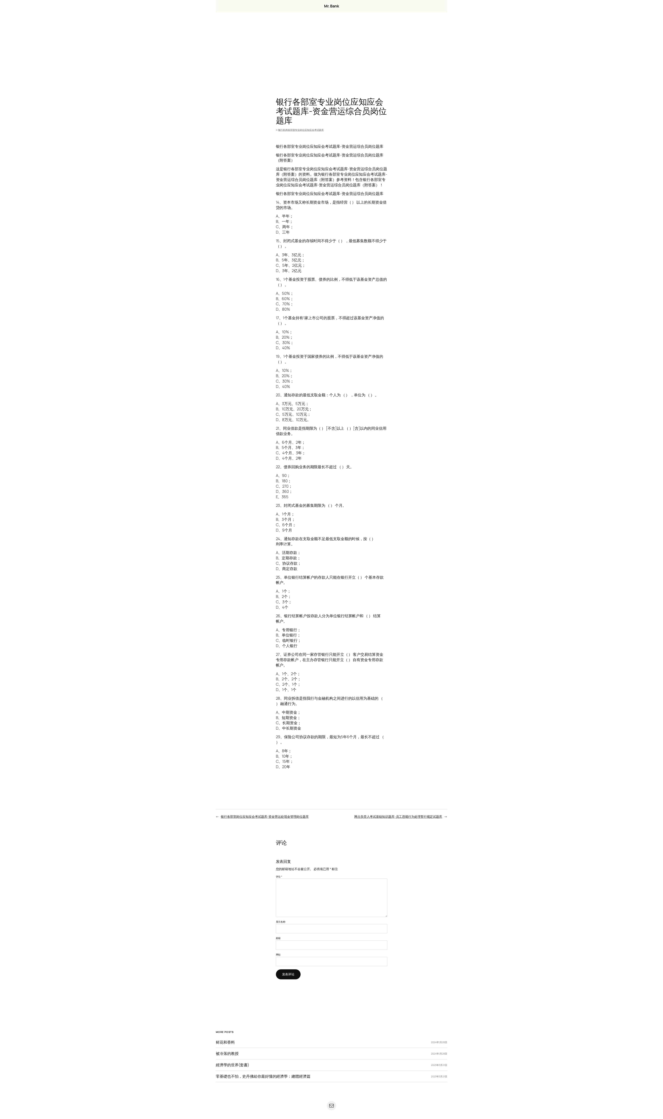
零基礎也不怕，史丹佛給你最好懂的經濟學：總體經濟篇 (263, 1076)
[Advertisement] (331, 48)
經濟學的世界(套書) (232, 1065)
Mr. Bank (331, 6)
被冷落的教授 (227, 1053)
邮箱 (278, 938)
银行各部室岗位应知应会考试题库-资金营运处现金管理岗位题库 (265, 816)
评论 (279, 876)
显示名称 (281, 921)
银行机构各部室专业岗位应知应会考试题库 (301, 130)
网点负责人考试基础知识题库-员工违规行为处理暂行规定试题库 (398, 816)
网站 (278, 954)
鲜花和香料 (225, 1042)
